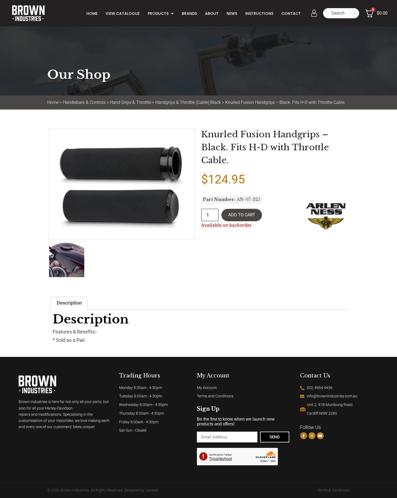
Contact (291, 13)
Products (158, 13)
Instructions (259, 13)
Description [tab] (69, 303)
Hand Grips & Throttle (130, 102)
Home (91, 13)
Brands (189, 13)
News (232, 13)
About (211, 13)
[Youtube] (320, 435)
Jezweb (151, 490)
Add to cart (241, 214)
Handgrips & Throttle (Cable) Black (188, 102)
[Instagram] (311, 435)
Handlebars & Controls (84, 102)
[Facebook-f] (303, 435)
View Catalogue (123, 13)
